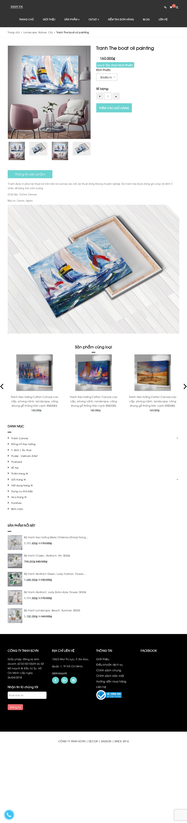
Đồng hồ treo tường (23, 444)
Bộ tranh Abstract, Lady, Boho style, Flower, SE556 (55, 592)
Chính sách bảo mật (110, 675)
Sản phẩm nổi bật (21, 525)
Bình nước (17, 508)
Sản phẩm (71, 19)
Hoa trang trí (18, 497)
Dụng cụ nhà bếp (22, 491)
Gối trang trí (18, 479)
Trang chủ (26, 19)
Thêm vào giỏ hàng (114, 108)
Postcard (16, 461)
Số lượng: (102, 88)
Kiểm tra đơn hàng (121, 19)
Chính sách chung (108, 670)
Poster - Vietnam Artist (24, 455)
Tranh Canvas (19, 438)
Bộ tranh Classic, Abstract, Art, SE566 (47, 555)
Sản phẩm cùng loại (93, 346)
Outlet (93, 19)
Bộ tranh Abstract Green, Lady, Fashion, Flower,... (55, 573)
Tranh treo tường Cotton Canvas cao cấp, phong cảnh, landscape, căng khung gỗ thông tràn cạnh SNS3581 (152, 401)
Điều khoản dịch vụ (109, 664)
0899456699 (59, 673)
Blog (146, 19)
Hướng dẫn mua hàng (111, 681)
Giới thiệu (49, 19)
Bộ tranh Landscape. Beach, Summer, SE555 (52, 610)
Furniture (16, 502)
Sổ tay (15, 467)
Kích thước (103, 69)
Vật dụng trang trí (22, 485)
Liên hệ (163, 19)
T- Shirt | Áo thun (21, 450)
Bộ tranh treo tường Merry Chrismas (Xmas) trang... (56, 537)
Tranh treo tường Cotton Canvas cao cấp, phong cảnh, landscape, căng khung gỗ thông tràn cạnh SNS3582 (93, 401)
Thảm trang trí (19, 473)
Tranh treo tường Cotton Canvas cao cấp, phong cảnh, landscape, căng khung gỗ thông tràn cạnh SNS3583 (34, 401)
